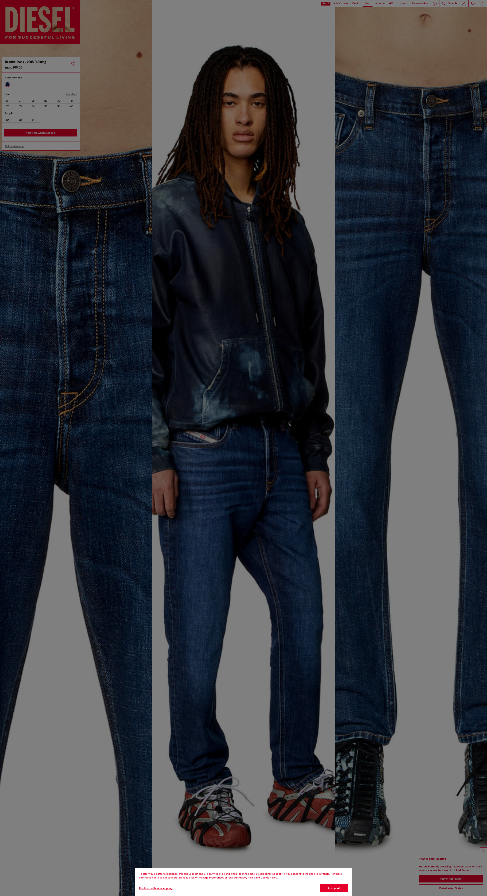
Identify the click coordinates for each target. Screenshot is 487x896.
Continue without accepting (156, 888)
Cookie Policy (269, 877)
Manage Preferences (211, 877)
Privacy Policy (246, 877)
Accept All (334, 888)
